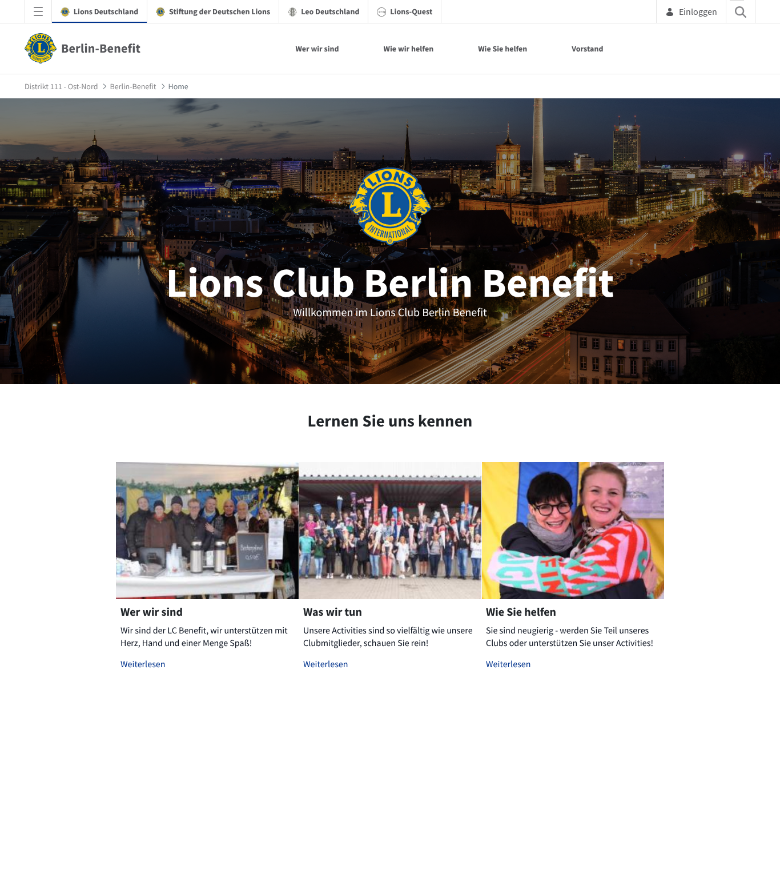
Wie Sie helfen (502, 48)
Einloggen (698, 11)
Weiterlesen (143, 664)
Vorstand (587, 48)
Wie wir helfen (409, 48)
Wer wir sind (317, 48)
